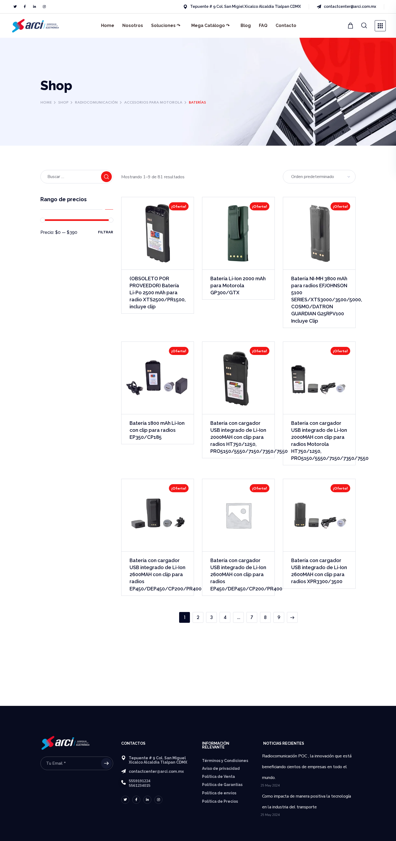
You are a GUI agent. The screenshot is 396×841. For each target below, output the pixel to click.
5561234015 (139, 785)
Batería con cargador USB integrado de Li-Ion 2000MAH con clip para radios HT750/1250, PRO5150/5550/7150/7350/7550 (249, 437)
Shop (63, 102)
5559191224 (139, 781)
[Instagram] (44, 6)
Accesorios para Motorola (153, 102)
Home (107, 25)
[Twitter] (15, 6)
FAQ (263, 25)
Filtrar (105, 232)
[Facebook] (24, 6)
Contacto (286, 25)
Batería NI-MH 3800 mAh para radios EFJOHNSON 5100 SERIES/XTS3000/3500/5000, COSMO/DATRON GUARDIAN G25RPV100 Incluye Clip (326, 300)
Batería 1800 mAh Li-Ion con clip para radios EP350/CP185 (157, 430)
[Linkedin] (34, 6)
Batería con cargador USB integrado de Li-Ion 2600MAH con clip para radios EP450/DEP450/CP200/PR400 (166, 574)
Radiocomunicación (96, 102)
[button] (351, 25)
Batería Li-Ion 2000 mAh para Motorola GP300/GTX (238, 285)
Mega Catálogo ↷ (210, 25)
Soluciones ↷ (165, 25)
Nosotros (132, 25)
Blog (246, 25)
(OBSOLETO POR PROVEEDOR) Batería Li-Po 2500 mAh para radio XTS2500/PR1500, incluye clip (158, 292)
